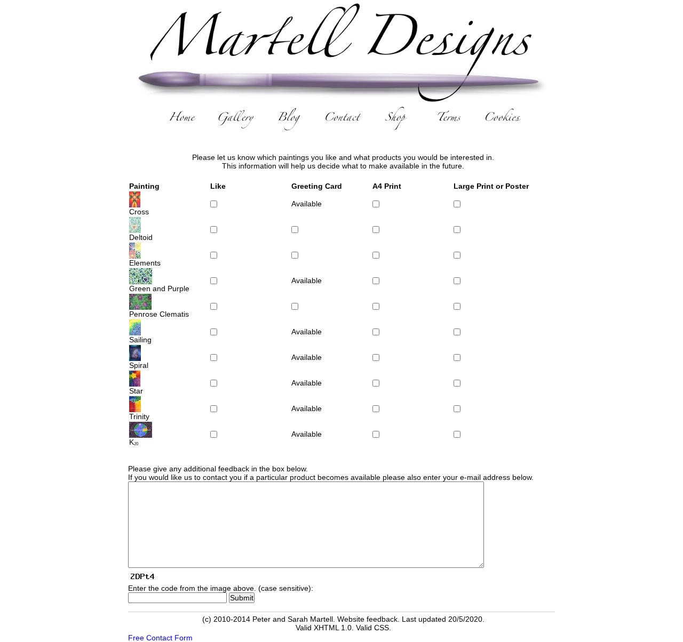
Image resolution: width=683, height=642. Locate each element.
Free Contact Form (160, 637)
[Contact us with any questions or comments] (341, 120)
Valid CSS (372, 627)
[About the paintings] (234, 120)
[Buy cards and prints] (395, 120)
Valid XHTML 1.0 (324, 627)
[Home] (181, 120)
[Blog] (288, 120)
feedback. (383, 619)
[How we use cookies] (501, 120)
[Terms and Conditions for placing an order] (448, 120)
